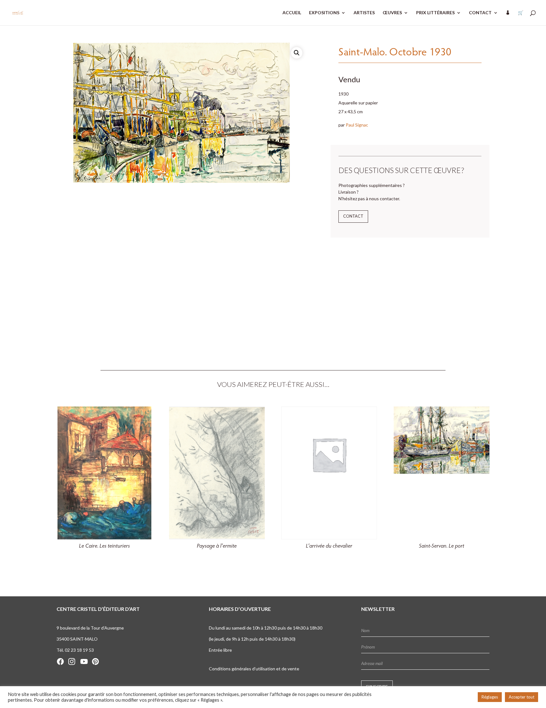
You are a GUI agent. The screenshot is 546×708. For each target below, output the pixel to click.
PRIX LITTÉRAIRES (435, 12)
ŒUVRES (392, 12)
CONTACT (480, 12)
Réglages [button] (490, 696)
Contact (353, 216)
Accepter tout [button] (521, 696)
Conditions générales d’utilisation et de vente (254, 668)
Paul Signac (357, 124)
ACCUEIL (291, 12)
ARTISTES (364, 12)
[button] (296, 53)
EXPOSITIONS (324, 12)
